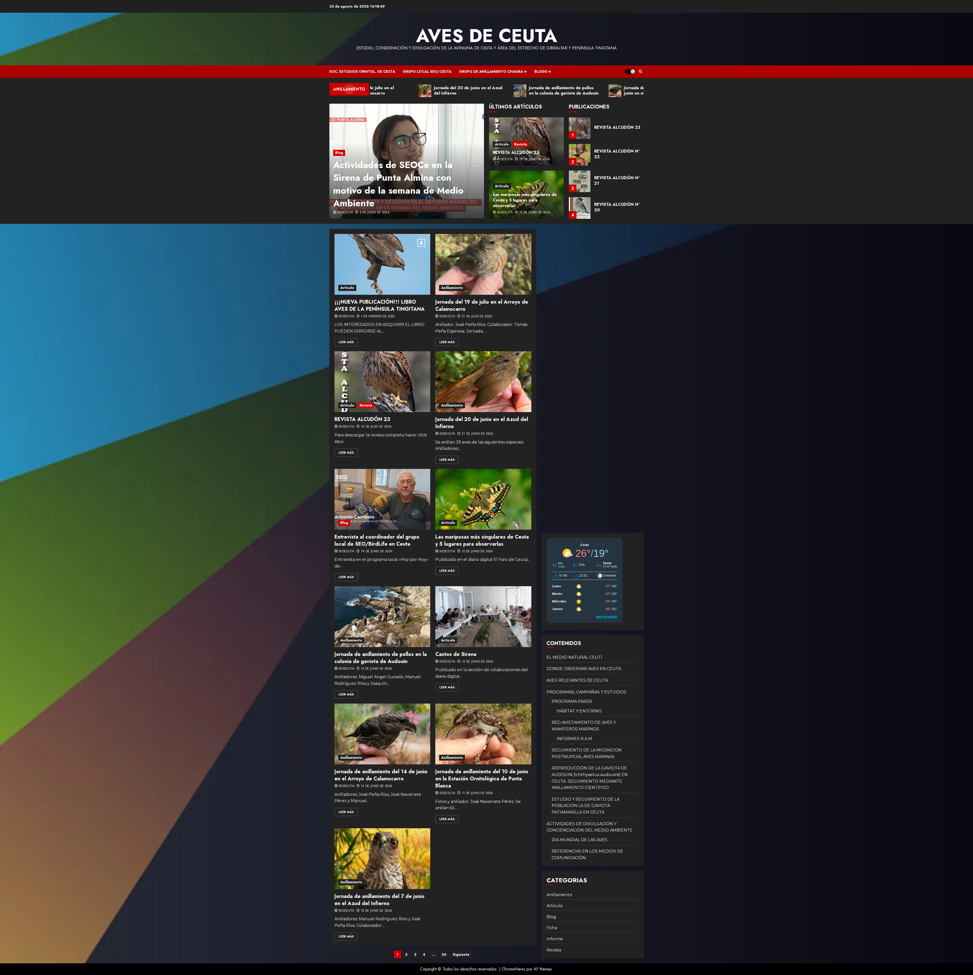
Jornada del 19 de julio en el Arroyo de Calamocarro (481, 305)
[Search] (640, 71)
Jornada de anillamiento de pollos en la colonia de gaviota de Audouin (380, 658)
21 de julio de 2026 (477, 317)
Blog (339, 152)
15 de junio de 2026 (535, 213)
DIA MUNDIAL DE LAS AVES (579, 839)
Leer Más (346, 342)
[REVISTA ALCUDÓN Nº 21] (579, 154)
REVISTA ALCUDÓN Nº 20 (617, 180)
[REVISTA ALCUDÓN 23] (382, 381)
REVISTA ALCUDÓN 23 (516, 152)
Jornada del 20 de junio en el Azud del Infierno (481, 423)
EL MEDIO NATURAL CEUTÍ (574, 657)
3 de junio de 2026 (374, 213)
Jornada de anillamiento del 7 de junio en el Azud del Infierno (379, 900)
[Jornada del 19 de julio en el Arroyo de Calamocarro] (483, 264)
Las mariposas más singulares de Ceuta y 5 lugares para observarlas (525, 200)
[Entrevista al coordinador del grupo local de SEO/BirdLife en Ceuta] (382, 499)
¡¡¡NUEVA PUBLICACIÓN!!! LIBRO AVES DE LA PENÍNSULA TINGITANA (379, 305)
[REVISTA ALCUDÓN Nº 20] (579, 181)
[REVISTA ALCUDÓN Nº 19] (579, 208)
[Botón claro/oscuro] (630, 71)
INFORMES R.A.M (574, 738)
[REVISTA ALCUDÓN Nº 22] (579, 128)
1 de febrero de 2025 (378, 317)
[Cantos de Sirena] (483, 616)
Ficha (552, 927)
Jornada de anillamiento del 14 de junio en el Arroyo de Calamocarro (380, 775)
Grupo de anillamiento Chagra (491, 71)
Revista (520, 144)
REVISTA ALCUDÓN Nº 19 (617, 207)
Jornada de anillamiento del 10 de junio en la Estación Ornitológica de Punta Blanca (481, 778)
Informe (555, 938)
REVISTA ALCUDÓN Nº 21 (617, 154)
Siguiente (461, 954)
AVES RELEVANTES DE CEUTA (577, 680)
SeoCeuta (345, 213)
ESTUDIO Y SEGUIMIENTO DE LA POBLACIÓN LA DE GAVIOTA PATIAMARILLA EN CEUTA (586, 806)
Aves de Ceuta (486, 36)
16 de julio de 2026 (534, 159)
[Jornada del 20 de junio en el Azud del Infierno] (483, 381)
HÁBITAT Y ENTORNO (579, 711)
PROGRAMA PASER (572, 701)
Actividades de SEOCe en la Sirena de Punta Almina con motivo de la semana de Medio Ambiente (398, 184)
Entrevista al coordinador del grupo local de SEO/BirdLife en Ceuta (376, 540)
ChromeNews (513, 969)
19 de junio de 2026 (377, 551)
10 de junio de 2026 (376, 911)
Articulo (502, 144)
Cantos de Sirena (455, 654)
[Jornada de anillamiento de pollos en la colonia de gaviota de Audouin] (382, 616)
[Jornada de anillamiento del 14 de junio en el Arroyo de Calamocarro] (382, 734)
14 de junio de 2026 (477, 662)
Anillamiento (452, 287)
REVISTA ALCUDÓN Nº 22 (617, 127)
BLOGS (540, 71)
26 (444, 954)
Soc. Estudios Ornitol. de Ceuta (362, 71)
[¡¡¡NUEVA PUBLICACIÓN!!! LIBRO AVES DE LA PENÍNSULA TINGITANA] (382, 264)
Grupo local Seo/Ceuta (427, 71)
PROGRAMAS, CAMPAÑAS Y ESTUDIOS (586, 692)
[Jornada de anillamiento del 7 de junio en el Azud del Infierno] (382, 858)
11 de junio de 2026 (477, 793)
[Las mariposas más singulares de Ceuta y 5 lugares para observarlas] (483, 499)
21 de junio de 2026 (477, 434)
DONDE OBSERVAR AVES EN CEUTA (584, 668)
